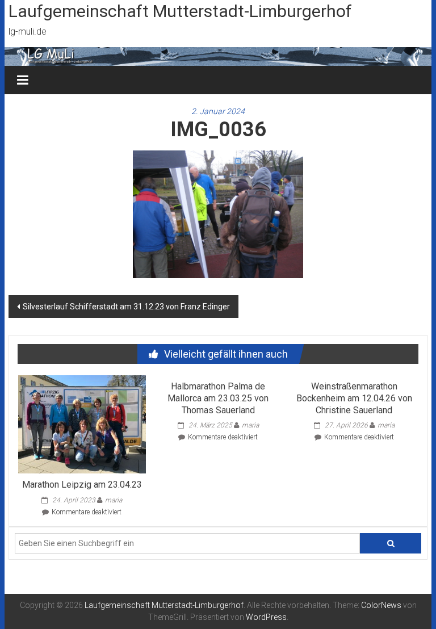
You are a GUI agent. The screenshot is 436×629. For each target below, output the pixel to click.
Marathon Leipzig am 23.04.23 (82, 484)
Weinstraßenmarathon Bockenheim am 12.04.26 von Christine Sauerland (354, 398)
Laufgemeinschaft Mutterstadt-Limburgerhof (180, 11)
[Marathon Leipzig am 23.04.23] (82, 423)
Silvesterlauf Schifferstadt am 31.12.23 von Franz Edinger (126, 306)
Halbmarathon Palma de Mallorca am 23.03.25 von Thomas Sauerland (218, 398)
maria (113, 500)
